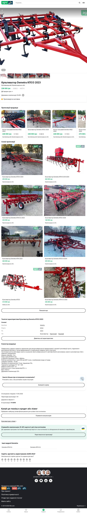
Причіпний (53, 334)
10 (30, 461)
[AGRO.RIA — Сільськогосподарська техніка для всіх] (7, 2)
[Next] (83, 119)
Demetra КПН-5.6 (7, 447)
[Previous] (3, 119)
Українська (80, 506)
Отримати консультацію (43, 415)
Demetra (42, 325)
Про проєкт (5, 491)
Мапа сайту (6, 501)
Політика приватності (10, 494)
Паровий (61, 334)
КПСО (41, 328)
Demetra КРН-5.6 (35, 447)
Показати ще (43, 310)
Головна (9, 511)
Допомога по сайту (43, 476)
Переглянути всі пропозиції (43, 434)
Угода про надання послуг (11, 498)
